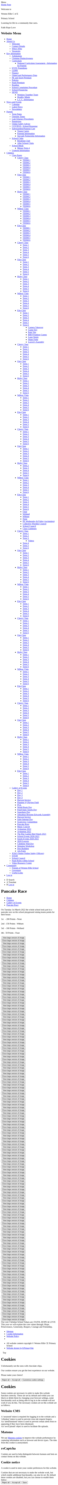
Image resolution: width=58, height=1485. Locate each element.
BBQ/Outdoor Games (37, 335)
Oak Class (21, 175)
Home (9, 39)
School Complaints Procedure (24, 87)
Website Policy (12, 1336)
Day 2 (20, 793)
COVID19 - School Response (24, 126)
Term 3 (26, 250)
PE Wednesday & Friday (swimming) (39, 521)
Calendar (16, 104)
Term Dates (17, 114)
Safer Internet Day (25, 819)
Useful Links (17, 873)
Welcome (16, 44)
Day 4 (20, 797)
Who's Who (17, 49)
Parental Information (26, 133)
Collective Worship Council (34, 524)
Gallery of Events (19, 788)
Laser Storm (33, 337)
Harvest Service (24, 800)
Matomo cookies (15, 1438)
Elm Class (21, 225)
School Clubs (17, 138)
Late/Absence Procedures (23, 119)
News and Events (13, 102)
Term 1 (26, 245)
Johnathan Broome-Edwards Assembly (33, 814)
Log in (9, 875)
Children (10, 153)
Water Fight (33, 339)
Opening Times (18, 116)
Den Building (23, 848)
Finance (15, 73)
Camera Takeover (35, 327)
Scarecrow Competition (27, 822)
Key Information (13, 53)
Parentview (16, 121)
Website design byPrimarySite (20, 1348)
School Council (29, 526)
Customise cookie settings (33, 1380)
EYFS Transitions (19, 68)
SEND (15, 92)
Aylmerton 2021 (24, 831)
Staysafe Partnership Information (31, 136)
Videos (31, 541)
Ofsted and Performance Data (24, 75)
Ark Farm (21, 851)
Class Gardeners (30, 528)
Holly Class (22, 192)
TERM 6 (26, 172)
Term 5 (26, 255)
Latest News (17, 107)
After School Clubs (25, 143)
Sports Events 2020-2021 (28, 839)
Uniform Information (21, 150)
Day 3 (20, 795)
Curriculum (17, 61)
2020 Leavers (23, 841)
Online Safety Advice (21, 124)
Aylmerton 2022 (24, 829)
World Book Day (24, 807)
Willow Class (23, 209)
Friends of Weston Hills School (25, 868)
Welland (26, 514)
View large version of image (13, 938)
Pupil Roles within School (23, 861)
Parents (9, 112)
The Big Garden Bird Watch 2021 (31, 834)
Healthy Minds (23, 97)
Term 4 (26, 252)
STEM (15, 856)
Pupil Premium (18, 82)
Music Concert (23, 827)
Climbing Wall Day (25, 844)
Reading (15, 85)
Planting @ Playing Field (28, 802)
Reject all (5, 1380)
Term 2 (26, 247)
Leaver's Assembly (36, 342)
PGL (19, 805)
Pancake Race (23, 824)
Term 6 (26, 257)
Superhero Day (23, 812)
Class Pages (17, 155)
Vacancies (16, 51)
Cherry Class (22, 158)
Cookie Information (14, 1334)
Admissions (17, 56)
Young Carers (23, 131)
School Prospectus (20, 90)
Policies (15, 80)
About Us (10, 41)
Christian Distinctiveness (22, 58)
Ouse (25, 511)
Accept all (16, 1380)
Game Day (32, 330)
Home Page (6, 5)
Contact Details (18, 46)
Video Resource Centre (22, 863)
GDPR (15, 70)
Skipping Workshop (25, 846)
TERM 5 (26, 170)
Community (11, 865)
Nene (25, 519)
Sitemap (9, 1331)
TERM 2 (26, 162)
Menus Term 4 (23, 148)
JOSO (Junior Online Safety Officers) (28, 853)
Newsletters (17, 109)
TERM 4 (26, 167)
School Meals (17, 145)
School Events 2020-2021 (28, 836)
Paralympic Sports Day (27, 810)
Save (25, 1482)
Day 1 (20, 790)
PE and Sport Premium (21, 78)
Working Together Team (27, 95)
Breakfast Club (23, 141)
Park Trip (32, 332)
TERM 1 (26, 160)
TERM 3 (26, 165)
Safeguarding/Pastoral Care (23, 129)
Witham (26, 516)
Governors (16, 870)
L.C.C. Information (25, 99)
